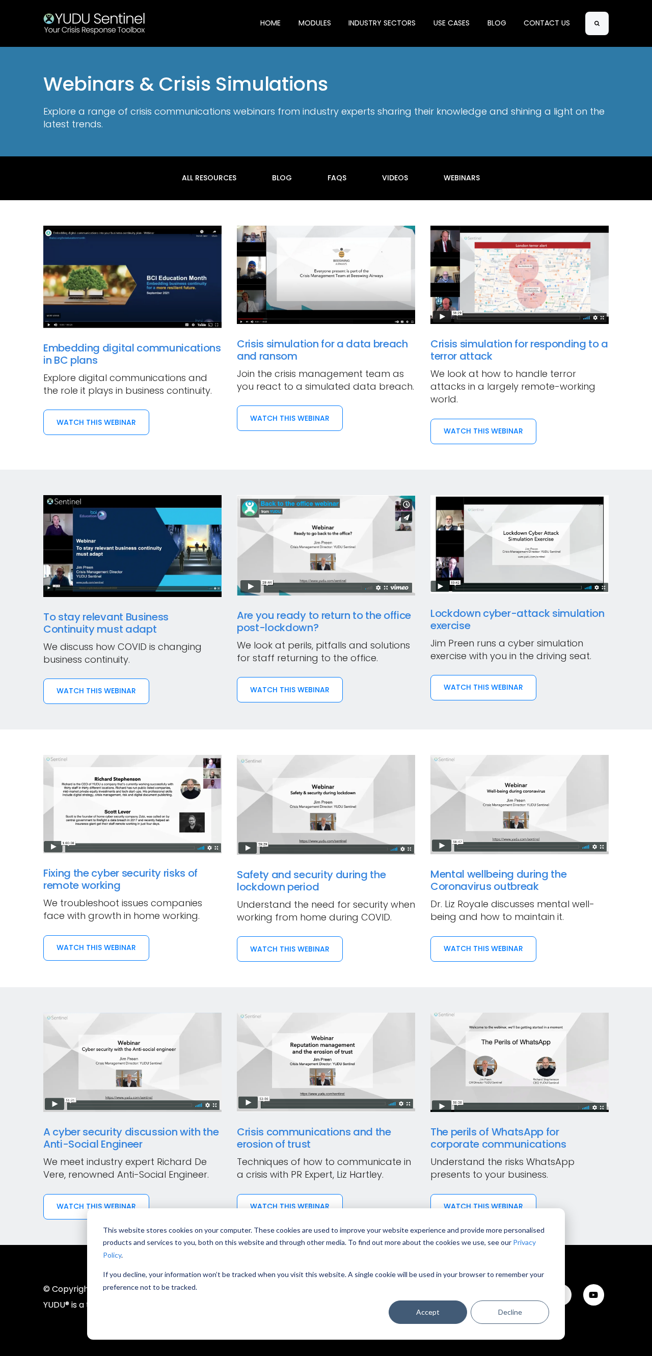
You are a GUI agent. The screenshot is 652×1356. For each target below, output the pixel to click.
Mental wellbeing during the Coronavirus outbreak (498, 880)
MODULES (314, 23)
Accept (428, 1312)
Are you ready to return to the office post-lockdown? (324, 621)
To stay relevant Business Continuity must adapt (106, 623)
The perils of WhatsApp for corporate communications (498, 1138)
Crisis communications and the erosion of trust (314, 1138)
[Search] (597, 23)
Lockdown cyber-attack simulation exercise (517, 619)
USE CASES (451, 23)
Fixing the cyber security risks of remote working (120, 879)
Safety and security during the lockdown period (311, 880)
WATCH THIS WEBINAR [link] (96, 422)
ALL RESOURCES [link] (209, 178)
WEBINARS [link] (462, 178)
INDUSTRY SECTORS (382, 23)
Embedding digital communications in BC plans (132, 354)
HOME (270, 23)
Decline (510, 1312)
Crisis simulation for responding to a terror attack (519, 350)
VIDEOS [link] (395, 178)
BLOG (496, 23)
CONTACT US (547, 23)
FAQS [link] (337, 178)
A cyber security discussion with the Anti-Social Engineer (131, 1138)
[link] (94, 22)
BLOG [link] (282, 178)
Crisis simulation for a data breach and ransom (322, 350)
